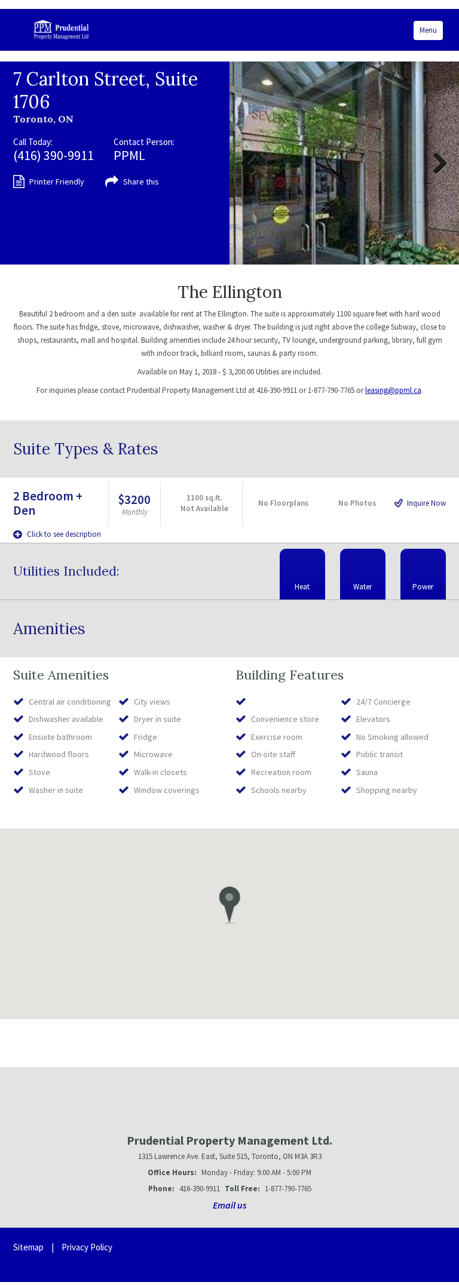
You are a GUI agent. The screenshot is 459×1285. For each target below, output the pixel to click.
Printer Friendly (56, 181)
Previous (253, 163)
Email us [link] (230, 1205)
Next (436, 163)
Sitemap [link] (28, 1247)
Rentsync (405, 1255)
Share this (141, 181)
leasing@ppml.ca (393, 390)
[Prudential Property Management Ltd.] (61, 30)
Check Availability (85, 212)
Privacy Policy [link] (87, 1247)
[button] (229, 905)
